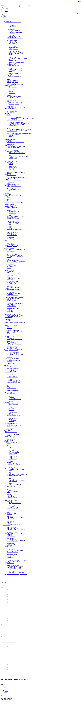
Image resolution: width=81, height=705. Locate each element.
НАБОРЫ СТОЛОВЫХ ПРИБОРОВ (13, 287)
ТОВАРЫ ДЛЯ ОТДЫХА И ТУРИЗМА (11, 423)
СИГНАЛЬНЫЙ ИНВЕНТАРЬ (12, 235)
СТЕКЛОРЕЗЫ (11, 74)
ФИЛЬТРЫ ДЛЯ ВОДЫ (10, 272)
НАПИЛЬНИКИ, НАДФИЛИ (13, 47)
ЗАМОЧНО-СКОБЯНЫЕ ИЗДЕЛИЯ (11, 23)
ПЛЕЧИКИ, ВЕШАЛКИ (12, 166)
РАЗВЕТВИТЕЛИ (11, 421)
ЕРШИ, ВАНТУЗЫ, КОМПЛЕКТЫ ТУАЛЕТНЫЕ (17, 153)
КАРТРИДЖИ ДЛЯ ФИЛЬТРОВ (12, 271)
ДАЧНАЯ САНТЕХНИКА (9, 307)
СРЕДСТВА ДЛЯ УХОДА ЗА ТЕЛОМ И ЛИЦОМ (15, 567)
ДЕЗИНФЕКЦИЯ (9, 534)
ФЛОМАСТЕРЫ (9, 495)
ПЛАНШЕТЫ (9, 523)
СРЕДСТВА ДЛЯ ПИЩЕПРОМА (12, 526)
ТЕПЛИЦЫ (8, 321)
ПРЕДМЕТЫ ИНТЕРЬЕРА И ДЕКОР (11, 185)
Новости (3, 15)
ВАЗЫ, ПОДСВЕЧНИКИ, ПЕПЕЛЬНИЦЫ (14, 186)
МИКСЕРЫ (10, 379)
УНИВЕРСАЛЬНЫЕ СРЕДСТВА (12, 552)
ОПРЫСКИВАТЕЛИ (8, 317)
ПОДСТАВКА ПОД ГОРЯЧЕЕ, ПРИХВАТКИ (14, 258)
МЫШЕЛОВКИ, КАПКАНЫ (11, 342)
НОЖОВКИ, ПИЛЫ (12, 48)
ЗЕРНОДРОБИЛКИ (10, 359)
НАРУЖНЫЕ (11, 400)
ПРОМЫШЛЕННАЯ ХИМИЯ (12, 532)
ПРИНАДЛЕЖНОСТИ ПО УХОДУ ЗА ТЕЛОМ (16, 542)
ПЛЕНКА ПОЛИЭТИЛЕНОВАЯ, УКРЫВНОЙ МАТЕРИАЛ (15, 322)
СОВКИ (10, 224)
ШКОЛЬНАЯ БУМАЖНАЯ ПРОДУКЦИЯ (14, 452)
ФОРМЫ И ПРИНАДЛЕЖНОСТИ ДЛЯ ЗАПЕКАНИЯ (14, 297)
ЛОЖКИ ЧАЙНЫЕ (10, 286)
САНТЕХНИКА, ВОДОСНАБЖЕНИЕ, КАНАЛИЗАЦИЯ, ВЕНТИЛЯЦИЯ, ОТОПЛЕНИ (19, 118)
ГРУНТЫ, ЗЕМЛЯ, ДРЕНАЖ (11, 304)
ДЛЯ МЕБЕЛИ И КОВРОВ (11, 557)
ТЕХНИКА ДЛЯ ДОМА (9, 366)
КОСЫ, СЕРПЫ (9, 328)
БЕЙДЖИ (10, 470)
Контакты (3, 18)
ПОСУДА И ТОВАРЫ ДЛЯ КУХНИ (9, 248)
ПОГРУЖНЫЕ (11, 401)
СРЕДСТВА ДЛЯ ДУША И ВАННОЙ (15, 568)
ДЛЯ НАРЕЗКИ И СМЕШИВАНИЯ (12, 377)
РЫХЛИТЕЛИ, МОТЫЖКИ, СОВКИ (13, 330)
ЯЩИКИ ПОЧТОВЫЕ (10, 237)
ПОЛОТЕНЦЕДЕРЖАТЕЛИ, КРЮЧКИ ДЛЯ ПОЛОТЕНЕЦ (18, 156)
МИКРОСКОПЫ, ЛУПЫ (11, 486)
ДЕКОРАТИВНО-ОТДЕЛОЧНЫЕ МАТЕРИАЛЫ (13, 22)
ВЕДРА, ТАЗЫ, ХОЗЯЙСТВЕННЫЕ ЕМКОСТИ (13, 195)
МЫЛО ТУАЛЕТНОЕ (10, 563)
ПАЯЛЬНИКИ (11, 395)
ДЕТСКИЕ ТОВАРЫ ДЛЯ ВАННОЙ (11, 432)
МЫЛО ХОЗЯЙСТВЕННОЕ (11, 551)
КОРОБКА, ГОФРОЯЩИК (11, 244)
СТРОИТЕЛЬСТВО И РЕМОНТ (8, 21)
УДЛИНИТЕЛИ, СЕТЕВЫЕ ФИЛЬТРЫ (13, 415)
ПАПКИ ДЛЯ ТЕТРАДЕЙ (11, 516)
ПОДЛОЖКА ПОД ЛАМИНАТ (14, 104)
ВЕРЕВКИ (10, 226)
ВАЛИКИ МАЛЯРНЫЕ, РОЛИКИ (14, 65)
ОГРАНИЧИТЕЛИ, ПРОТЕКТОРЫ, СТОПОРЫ (14, 239)
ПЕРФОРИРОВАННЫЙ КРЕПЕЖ (12, 83)
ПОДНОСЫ (9, 257)
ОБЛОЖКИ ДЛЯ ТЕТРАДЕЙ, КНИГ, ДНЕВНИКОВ (15, 487)
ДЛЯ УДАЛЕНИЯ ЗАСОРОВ (11, 555)
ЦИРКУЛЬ (10, 499)
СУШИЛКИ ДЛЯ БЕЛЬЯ (11, 169)
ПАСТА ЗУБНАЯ (11, 571)
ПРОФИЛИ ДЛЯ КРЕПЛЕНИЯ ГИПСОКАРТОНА (15, 84)
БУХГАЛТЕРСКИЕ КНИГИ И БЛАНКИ (13, 464)
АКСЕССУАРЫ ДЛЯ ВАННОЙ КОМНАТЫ (14, 151)
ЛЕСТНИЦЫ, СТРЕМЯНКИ (9, 204)
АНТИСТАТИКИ (9, 547)
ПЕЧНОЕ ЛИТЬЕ (8, 113)
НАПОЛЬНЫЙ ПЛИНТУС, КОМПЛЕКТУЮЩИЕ (17, 107)
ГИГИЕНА (6, 537)
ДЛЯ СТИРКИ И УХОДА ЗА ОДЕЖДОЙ (11, 161)
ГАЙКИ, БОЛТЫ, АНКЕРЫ (11, 81)
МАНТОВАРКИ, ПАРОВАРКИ (12, 275)
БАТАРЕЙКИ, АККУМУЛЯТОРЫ (12, 412)
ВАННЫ (8, 197)
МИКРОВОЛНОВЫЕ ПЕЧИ (13, 373)
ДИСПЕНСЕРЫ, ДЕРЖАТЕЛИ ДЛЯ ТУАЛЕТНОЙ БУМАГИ (17, 559)
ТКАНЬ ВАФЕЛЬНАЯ (12, 213)
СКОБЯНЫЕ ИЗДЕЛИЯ (11, 29)
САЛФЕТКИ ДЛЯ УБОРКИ (11, 217)
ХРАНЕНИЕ (7, 193)
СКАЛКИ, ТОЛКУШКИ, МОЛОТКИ (13, 260)
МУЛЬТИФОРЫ (9, 514)
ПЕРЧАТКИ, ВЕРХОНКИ (9, 206)
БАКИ (8, 196)
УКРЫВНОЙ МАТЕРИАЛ (11, 324)
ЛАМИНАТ (9, 103)
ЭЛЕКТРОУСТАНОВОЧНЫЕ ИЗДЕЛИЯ (11, 411)
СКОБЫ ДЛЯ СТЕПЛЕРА (13, 481)
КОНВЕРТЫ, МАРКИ (12, 467)
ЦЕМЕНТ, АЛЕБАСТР (10, 144)
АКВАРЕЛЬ (11, 493)
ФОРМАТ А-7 (11, 448)
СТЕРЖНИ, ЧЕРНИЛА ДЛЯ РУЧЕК (14, 507)
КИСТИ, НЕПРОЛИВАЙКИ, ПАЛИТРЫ (13, 491)
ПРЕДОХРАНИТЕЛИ (12, 420)
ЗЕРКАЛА (8, 187)
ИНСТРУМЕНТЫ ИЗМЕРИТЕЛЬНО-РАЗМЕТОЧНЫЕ (16, 52)
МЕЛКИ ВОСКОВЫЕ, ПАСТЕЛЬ (12, 488)
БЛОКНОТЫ (9, 445)
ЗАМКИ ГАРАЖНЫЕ (12, 26)
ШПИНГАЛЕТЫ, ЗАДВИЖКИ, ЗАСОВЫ (15, 34)
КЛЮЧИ (10, 59)
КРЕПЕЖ (6, 78)
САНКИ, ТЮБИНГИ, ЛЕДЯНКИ (10, 437)
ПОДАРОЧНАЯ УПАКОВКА (10, 440)
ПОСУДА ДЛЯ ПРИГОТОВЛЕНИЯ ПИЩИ (12, 273)
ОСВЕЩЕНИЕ (7, 402)
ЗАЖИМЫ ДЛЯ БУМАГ (12, 477)
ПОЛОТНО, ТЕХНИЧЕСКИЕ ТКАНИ (13, 211)
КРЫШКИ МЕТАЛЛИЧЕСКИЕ (14, 352)
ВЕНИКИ (10, 214)
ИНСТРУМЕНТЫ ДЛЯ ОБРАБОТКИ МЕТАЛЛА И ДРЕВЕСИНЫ (17, 45)
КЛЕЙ (10, 478)
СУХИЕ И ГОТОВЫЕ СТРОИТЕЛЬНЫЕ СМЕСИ (13, 141)
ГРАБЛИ (8, 327)
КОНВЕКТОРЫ (11, 370)
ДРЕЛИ (10, 394)
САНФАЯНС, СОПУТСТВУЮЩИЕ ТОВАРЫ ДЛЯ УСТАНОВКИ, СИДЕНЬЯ (19, 133)
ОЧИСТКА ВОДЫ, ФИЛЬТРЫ (10, 270)
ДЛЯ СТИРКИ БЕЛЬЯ (10, 163)
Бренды (2, 587)
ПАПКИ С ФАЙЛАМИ (10, 522)
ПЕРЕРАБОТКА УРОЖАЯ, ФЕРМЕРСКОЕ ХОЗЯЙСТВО (12, 349)
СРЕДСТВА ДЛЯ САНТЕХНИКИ (12, 530)
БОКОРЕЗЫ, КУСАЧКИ (12, 57)
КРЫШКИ (8, 276)
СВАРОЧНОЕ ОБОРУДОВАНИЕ (10, 139)
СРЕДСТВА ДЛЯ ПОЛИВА (9, 336)
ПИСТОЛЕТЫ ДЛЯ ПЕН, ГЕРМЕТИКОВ (15, 61)
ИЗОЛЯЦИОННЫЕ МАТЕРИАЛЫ (10, 37)
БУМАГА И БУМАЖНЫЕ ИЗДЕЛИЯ (11, 442)
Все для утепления (4, 582)
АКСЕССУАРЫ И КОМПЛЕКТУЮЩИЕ (13, 382)
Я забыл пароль (61, 14)
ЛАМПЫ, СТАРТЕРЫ (10, 403)
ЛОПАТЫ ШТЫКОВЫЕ (11, 313)
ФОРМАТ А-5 (11, 446)
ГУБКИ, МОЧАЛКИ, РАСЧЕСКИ (12, 541)
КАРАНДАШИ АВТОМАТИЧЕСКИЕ (15, 502)
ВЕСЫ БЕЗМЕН (9, 238)
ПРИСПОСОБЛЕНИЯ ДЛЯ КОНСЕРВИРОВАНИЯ (15, 354)
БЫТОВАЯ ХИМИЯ (8, 546)
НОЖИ (10, 72)
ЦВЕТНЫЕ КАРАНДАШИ (11, 496)
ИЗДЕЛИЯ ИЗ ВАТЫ (10, 543)
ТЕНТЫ (6, 240)
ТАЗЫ (8, 200)
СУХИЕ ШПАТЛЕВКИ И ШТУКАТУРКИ (14, 143)
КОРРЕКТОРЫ (11, 479)
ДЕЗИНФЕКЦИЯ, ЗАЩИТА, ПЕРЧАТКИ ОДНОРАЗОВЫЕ (14, 533)
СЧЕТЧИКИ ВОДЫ (12, 126)
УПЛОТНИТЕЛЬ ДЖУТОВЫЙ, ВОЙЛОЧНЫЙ (14, 148)
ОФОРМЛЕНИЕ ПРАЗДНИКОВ (10, 439)
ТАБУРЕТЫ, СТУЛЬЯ (10, 182)
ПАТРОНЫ (10, 419)
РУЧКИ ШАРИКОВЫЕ (12, 505)
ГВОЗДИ (8, 79)
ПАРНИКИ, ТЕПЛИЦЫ (9, 319)
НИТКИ (10, 472)
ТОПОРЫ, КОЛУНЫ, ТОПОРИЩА (14, 51)
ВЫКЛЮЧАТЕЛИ (11, 417)
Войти (2, 8)
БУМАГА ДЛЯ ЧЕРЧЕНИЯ (13, 453)
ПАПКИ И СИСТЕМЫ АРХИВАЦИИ (11, 513)
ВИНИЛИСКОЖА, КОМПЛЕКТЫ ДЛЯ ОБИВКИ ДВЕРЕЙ (16, 146)
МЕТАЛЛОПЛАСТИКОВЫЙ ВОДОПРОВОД (16, 124)
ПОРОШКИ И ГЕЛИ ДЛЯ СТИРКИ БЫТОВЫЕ (16, 548)
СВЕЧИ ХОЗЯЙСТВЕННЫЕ (11, 234)
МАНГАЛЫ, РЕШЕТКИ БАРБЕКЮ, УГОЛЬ (14, 425)
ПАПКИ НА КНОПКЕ (10, 519)
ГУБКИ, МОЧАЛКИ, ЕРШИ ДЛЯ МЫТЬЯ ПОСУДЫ (15, 216)
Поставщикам (4, 17)
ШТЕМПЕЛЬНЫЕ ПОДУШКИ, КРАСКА (15, 484)
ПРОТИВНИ (9, 299)
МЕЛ (7, 489)
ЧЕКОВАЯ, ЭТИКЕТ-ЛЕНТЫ (13, 451)
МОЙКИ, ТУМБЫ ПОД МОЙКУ (12, 131)
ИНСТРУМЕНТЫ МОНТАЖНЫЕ (12, 56)
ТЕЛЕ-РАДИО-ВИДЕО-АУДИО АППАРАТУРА (12, 389)
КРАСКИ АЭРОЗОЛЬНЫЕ (13, 87)
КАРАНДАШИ (9, 501)
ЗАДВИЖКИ (9, 115)
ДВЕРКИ (8, 114)
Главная (5, 687)
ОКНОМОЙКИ (11, 220)
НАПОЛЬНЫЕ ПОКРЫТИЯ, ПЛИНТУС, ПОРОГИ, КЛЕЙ (14, 102)
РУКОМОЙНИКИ (10, 310)
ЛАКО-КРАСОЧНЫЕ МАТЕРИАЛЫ (11, 85)
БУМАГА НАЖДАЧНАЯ (13, 42)
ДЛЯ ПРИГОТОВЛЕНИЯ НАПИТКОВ (13, 380)
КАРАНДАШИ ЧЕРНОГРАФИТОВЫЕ (15, 503)
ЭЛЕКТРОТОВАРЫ (6, 365)
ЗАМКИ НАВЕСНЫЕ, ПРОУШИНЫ (15, 27)
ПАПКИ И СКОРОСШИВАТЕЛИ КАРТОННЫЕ (15, 517)
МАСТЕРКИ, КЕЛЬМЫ (12, 69)
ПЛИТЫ (8, 375)
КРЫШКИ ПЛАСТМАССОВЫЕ (14, 353)
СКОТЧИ (8, 101)
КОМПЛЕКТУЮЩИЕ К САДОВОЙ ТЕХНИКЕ (14, 335)
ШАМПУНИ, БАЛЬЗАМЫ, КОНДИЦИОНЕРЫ (16, 566)
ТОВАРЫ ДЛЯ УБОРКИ (9, 209)
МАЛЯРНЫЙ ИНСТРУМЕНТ (12, 64)
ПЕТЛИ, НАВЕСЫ (12, 33)
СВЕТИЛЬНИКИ (9, 409)
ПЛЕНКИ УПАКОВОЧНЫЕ (11, 242)
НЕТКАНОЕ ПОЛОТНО (13, 212)
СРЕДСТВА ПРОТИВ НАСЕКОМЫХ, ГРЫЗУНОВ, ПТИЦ (14, 340)
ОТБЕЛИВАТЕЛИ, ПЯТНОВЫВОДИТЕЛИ (16, 550)
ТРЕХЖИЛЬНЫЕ (11, 407)
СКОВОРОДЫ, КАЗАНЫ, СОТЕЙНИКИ (13, 278)
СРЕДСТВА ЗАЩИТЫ (10, 75)
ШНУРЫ (10, 227)
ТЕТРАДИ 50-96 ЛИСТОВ (13, 458)
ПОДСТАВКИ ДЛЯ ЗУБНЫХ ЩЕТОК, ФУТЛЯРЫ (17, 154)
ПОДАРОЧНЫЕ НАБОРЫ (11, 573)
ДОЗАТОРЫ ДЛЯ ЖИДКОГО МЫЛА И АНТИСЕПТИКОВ (16, 561)
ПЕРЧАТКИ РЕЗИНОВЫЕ (11, 208)
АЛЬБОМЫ (8, 443)
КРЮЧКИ (8, 190)
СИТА (8, 259)
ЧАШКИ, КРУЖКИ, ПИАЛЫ (11, 296)
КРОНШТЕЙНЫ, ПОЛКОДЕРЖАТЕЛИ (15, 32)
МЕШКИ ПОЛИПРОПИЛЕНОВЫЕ (11, 205)
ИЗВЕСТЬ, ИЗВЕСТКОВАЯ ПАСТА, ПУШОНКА (15, 96)
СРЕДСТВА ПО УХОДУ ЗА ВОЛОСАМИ (13, 565)
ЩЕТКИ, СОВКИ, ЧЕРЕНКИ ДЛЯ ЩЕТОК (14, 221)
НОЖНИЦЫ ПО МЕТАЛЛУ (13, 73)
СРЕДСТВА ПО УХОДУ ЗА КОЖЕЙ (15, 569)
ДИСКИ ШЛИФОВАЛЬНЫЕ (13, 44)
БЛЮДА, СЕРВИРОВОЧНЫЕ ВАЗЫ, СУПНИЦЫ (15, 290)
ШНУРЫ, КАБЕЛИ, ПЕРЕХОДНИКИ (13, 390)
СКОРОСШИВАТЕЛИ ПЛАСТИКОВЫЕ (13, 524)
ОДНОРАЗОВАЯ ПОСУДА (9, 269)
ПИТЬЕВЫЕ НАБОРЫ (10, 292)
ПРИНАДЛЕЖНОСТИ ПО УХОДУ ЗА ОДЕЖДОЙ (15, 165)
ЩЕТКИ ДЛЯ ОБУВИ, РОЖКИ (12, 575)
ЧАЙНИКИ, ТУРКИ (10, 279)
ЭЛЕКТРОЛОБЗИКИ (12, 398)
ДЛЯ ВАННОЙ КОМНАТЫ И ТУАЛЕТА (11, 150)
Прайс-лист (79, 1)
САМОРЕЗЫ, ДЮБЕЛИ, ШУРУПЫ (12, 82)
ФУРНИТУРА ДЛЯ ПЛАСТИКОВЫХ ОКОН (16, 36)
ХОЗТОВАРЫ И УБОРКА (7, 194)
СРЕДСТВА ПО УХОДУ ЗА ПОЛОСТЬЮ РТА (14, 570)
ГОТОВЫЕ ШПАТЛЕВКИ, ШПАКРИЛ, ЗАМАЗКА (15, 142)
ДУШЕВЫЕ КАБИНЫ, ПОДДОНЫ (12, 127)
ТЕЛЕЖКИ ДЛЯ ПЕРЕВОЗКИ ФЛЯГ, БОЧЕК (16, 236)
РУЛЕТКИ (10, 54)
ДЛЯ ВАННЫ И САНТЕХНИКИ (12, 554)
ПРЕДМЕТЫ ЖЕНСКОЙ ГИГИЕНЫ (13, 544)
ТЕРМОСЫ (7, 288)
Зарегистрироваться (6, 8)
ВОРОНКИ (8, 250)
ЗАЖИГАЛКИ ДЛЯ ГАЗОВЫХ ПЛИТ (15, 383)
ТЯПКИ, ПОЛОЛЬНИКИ (11, 332)
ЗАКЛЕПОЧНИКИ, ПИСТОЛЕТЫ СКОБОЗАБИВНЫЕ (18, 58)
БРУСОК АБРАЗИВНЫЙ (13, 41)
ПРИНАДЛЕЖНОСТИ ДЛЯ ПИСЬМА (11, 500)
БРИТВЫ (8, 385)
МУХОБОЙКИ (9, 341)
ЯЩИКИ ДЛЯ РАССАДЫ (11, 305)
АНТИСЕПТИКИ (10, 535)
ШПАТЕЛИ (10, 71)
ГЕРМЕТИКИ (9, 109)
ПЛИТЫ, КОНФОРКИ (10, 116)
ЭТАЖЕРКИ (9, 183)
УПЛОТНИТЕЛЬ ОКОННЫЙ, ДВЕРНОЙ (13, 147)
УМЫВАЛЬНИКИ (12, 135)
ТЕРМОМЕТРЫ (9, 233)
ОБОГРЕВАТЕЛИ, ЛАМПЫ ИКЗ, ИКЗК (13, 360)
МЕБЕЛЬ (6, 179)
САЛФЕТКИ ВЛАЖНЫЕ (11, 545)
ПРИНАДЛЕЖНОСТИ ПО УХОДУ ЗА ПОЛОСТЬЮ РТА (18, 572)
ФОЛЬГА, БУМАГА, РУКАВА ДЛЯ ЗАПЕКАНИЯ (15, 301)
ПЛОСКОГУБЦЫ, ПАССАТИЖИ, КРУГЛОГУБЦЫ (17, 62)
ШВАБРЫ (10, 219)
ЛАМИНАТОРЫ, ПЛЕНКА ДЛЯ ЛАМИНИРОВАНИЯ (18, 474)
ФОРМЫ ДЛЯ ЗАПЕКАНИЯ (11, 300)
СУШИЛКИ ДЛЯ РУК (12, 371)
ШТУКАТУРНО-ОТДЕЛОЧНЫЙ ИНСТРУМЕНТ (15, 68)
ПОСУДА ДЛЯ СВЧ (10, 277)
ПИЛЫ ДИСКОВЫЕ (12, 396)
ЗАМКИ (8, 24)
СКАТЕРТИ (9, 173)
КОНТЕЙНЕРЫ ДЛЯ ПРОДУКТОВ (12, 281)
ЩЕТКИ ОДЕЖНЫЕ (12, 168)
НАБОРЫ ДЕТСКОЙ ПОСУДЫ (10, 436)
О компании (4, 16)
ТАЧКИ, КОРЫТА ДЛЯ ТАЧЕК (12, 347)
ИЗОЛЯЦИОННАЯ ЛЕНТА (11, 100)
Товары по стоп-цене (4, 585)
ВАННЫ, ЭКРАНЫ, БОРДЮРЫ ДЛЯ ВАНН (14, 120)
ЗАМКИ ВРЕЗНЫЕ (12, 25)
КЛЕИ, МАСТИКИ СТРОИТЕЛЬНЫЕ (13, 111)
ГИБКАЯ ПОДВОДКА (12, 121)
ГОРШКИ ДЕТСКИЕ (10, 433)
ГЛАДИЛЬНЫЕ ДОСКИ (11, 162)
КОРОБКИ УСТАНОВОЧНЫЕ (14, 418)
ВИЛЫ (8, 326)
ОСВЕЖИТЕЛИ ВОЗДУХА (11, 558)
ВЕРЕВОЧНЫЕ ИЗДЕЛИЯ (11, 225)
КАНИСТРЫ (9, 199)
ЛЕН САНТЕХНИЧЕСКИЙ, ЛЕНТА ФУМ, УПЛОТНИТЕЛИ (19, 123)
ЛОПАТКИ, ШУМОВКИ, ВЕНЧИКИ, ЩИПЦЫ (14, 253)
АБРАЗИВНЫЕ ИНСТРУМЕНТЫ (12, 40)
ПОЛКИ (10, 155)
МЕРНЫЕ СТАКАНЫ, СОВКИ (12, 254)
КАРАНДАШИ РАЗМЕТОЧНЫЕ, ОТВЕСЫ (16, 53)
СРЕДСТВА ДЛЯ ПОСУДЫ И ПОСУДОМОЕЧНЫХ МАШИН (17, 529)
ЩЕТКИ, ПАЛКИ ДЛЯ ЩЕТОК (14, 222)
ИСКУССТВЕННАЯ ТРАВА (11, 178)
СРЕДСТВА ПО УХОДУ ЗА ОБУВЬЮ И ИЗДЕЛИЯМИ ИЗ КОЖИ (16, 574)
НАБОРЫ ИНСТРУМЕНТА (11, 67)
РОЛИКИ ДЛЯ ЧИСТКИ (13, 167)
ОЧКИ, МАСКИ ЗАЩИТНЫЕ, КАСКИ (15, 76)
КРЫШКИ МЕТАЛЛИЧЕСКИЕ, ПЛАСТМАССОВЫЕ (15, 351)
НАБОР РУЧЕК (11, 504)
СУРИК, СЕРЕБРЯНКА (12, 89)
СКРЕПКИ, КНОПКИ (12, 482)
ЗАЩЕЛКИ (10, 31)
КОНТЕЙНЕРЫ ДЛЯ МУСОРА (12, 246)
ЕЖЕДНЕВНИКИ (10, 462)
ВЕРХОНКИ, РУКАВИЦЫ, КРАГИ (12, 207)
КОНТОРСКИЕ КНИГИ (13, 465)
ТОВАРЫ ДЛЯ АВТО (8, 429)
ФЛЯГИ (8, 201)
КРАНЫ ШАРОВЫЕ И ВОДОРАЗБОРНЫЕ (16, 122)
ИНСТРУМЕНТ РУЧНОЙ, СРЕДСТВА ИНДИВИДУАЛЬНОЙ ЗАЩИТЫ (17, 39)
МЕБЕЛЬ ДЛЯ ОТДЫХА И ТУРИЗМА (13, 426)
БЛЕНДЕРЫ (11, 378)
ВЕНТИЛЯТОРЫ (11, 369)
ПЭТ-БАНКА (7, 364)
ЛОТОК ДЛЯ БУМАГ (12, 471)
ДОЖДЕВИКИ (9, 424)
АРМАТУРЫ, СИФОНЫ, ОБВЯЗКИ (13, 119)
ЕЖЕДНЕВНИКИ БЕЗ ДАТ (13, 463)
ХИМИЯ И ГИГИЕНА (6, 525)
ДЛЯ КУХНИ (9, 556)
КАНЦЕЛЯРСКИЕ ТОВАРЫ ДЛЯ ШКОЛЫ (12, 485)
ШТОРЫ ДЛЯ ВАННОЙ (11, 160)
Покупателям (4, 14)
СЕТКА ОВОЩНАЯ (8, 355)
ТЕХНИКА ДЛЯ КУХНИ (9, 372)
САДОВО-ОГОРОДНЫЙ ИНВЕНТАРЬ (11, 325)
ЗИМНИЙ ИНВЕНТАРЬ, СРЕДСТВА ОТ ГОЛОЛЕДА (14, 202)
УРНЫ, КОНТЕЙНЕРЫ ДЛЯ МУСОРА (11, 245)
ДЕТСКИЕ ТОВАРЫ (6, 430)
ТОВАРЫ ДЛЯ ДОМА (6, 149)
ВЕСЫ (8, 386)
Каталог (2, 19)
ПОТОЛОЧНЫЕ (11, 410)
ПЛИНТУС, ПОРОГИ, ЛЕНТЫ (12, 106)
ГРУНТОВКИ (9, 95)
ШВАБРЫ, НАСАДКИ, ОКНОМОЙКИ (13, 218)
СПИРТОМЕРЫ (9, 357)
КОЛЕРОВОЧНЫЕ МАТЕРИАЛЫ (12, 94)
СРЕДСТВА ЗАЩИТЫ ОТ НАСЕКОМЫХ (14, 344)
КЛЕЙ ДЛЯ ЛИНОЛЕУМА (13, 105)
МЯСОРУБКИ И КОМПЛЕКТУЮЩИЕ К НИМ (14, 255)
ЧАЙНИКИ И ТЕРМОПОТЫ (13, 381)
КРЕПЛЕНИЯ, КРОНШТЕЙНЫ (14, 137)
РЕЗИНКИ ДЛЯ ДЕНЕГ (12, 473)
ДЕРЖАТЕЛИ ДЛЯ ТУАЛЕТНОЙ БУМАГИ (16, 152)
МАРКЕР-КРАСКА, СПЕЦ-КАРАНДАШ (15, 510)
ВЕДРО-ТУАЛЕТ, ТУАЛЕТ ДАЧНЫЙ (13, 308)
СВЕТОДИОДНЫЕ (12, 405)
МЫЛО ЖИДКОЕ (11, 564)
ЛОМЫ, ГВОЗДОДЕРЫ (12, 60)
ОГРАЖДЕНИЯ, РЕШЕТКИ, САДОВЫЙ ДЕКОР (13, 314)
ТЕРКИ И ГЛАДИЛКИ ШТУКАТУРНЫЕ (15, 70)
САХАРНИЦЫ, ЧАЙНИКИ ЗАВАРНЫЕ (13, 293)
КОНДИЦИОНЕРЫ (12, 549)
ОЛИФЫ (8, 98)
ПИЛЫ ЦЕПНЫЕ (11, 397)
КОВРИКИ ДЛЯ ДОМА (9, 174)
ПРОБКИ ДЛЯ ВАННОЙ (13, 157)
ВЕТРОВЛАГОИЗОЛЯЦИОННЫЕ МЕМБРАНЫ (15, 38)
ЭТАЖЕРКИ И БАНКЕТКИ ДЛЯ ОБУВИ (13, 184)
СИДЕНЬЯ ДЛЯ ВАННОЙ (13, 158)
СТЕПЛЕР (10, 483)
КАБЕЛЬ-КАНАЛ (11, 408)
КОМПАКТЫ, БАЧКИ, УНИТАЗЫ (14, 134)
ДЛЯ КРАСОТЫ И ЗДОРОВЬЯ (10, 384)
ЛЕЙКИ (8, 337)
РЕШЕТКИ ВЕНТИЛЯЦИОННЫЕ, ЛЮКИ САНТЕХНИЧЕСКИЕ (17, 132)
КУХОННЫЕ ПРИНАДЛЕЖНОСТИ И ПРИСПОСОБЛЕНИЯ (15, 249)
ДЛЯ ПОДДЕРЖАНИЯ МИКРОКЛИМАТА (14, 368)
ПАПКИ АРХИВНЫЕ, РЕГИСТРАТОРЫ (13, 515)
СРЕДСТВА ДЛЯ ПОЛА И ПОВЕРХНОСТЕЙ (14, 528)
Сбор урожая (3, 580)
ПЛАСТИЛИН (9, 494)
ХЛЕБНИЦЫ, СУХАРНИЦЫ (11, 283)
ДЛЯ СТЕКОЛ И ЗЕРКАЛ (11, 553)
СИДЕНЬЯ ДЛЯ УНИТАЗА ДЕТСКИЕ (13, 434)
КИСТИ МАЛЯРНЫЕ (12, 66)
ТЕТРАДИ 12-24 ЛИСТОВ (13, 456)
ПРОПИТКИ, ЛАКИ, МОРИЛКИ (12, 97)
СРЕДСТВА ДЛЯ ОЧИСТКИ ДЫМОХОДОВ (14, 232)
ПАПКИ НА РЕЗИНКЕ (10, 521)
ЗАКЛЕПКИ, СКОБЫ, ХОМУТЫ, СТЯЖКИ (14, 80)
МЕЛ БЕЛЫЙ (11, 490)
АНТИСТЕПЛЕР (11, 476)
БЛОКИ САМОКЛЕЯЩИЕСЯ (13, 460)
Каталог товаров (5, 13)
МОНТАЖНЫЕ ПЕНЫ (10, 112)
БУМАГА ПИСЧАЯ (12, 450)
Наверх (2, 684)
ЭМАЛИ (8, 90)
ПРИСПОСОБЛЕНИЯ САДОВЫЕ (12, 329)
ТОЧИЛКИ (8, 511)
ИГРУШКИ (7, 431)
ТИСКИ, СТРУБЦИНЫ (12, 63)
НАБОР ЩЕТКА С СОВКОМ (13, 223)
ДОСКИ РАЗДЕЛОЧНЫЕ (11, 251)
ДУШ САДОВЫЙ (10, 309)
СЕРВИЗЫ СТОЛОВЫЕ (11, 294)
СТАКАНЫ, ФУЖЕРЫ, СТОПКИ (12, 295)
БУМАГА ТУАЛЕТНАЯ (10, 538)
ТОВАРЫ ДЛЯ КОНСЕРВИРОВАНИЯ (11, 350)
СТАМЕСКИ (11, 50)
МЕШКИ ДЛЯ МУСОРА (11, 210)
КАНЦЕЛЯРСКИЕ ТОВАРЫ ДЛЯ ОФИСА (12, 468)
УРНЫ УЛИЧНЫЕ (10, 247)
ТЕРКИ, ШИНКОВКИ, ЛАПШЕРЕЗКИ (13, 262)
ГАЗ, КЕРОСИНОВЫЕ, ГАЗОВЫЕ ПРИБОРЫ (14, 229)
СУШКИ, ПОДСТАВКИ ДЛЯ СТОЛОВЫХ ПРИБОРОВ (16, 261)
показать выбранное (41, 578)
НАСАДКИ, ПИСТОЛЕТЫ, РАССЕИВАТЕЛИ (14, 338)
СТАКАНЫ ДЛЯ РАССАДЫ (11, 306)
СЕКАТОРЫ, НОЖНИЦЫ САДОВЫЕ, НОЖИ (14, 331)
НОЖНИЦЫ (9, 268)
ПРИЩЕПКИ (11, 164)
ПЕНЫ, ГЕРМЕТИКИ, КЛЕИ (9, 108)
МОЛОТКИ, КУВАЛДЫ (12, 46)
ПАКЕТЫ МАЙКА (10, 243)
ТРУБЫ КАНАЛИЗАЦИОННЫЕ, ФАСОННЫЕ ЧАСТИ (18, 130)
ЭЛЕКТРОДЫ (9, 140)
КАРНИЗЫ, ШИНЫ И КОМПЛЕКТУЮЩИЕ (14, 188)
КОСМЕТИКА (7, 562)
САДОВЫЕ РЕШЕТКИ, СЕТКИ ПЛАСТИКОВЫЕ (15, 315)
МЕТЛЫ (10, 215)
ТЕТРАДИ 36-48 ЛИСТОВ (13, 457)
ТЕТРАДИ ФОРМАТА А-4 (13, 459)
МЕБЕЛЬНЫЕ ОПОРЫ (12, 35)
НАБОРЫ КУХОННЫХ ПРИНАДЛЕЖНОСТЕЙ (15, 256)
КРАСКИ (8, 86)
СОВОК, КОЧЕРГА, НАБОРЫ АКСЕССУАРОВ (14, 117)
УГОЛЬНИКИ (11, 55)
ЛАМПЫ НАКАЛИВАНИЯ (13, 404)
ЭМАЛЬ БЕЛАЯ (11, 91)
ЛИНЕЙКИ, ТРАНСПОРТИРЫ (12, 497)
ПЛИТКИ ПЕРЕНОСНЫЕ (13, 376)
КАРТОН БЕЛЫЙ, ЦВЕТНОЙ (14, 455)
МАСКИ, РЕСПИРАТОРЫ (11, 536)
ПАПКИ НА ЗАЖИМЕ (10, 518)
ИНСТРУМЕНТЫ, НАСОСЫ (9, 392)
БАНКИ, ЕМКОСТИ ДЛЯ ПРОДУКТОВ (13, 280)
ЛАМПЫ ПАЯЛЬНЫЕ (12, 231)
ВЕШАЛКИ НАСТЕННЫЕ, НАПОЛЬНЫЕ (14, 180)
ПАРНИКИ (8, 320)
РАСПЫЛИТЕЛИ (9, 318)
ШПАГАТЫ (10, 228)
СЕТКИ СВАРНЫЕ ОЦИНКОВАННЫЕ (13, 316)
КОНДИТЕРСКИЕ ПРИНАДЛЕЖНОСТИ (14, 298)
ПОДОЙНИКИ (9, 361)
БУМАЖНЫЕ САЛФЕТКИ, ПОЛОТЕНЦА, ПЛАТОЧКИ (16, 540)
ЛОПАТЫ (6, 312)
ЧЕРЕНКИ (8, 333)
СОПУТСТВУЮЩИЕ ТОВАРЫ (12, 363)
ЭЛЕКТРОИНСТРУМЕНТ (11, 393)
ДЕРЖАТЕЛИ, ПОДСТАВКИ (11, 265)
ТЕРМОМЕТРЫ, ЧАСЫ (10, 428)
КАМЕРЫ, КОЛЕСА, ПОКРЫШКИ (12, 346)
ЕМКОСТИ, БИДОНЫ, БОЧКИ (12, 198)
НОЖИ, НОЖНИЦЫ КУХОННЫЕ (10, 264)
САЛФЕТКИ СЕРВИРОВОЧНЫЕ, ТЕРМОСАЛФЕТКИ (16, 172)
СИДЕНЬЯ (10, 136)
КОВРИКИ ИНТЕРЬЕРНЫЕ (11, 175)
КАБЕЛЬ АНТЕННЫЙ (12, 391)
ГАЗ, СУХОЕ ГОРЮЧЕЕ (12, 230)
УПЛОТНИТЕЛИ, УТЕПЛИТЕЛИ (10, 145)
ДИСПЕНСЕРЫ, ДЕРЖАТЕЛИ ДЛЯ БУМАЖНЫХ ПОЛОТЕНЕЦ (17, 560)
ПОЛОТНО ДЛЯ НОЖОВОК (13, 49)
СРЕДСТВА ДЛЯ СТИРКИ (11, 527)
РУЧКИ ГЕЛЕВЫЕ (12, 506)
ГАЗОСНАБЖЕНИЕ (10, 138)
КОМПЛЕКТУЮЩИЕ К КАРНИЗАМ (15, 189)
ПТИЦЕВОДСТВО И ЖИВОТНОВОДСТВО (12, 358)
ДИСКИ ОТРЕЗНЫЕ (12, 43)
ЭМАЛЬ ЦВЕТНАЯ (12, 93)
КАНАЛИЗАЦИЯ (10, 128)
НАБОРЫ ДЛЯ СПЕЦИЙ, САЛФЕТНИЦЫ (14, 291)
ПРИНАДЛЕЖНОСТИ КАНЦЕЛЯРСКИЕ (14, 475)
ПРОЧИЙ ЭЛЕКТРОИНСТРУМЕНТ (15, 399)
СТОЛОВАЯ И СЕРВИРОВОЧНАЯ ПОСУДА (12, 289)
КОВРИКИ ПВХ (9, 176)
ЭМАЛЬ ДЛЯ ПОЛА (12, 92)
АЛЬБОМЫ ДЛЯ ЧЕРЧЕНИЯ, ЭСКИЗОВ (15, 444)
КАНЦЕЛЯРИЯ (5, 441)
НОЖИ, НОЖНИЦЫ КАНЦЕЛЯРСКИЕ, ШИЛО (17, 480)
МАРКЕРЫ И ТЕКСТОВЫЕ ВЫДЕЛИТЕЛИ (14, 508)
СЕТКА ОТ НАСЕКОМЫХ (11, 343)
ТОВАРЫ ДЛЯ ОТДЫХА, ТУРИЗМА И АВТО (10, 422)
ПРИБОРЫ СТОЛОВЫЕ (9, 284)
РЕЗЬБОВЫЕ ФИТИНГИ (13, 125)
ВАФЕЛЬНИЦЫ (11, 374)
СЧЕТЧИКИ (9, 413)
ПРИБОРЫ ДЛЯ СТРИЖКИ (11, 388)
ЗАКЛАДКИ (11, 461)
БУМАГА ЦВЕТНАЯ (12, 454)
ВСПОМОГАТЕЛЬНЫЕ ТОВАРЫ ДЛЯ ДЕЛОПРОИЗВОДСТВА (17, 469)
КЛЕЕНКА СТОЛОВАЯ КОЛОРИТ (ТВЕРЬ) (14, 171)
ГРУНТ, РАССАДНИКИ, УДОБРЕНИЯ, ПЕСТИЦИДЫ (14, 303)
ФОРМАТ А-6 (11, 447)
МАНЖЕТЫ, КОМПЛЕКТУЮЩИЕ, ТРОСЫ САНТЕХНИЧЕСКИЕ (20, 129)
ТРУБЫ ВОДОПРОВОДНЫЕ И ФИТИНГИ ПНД (15, 339)
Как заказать (79, 2)
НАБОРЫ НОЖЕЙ (10, 266)
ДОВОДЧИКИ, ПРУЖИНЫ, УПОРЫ (15, 30)
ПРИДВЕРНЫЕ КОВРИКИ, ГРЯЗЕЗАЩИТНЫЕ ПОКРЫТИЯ (17, 177)
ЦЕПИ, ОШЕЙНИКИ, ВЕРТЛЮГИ (12, 362)
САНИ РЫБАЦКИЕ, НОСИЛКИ (12, 348)
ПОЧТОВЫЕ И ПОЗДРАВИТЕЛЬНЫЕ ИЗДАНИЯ (15, 466)
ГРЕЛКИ (8, 387)
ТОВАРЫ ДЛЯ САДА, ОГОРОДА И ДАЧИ (10, 302)
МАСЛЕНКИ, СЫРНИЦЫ (11, 282)
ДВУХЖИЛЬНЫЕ (11, 406)
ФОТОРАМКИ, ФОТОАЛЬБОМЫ (12, 191)
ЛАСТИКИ (8, 512)
